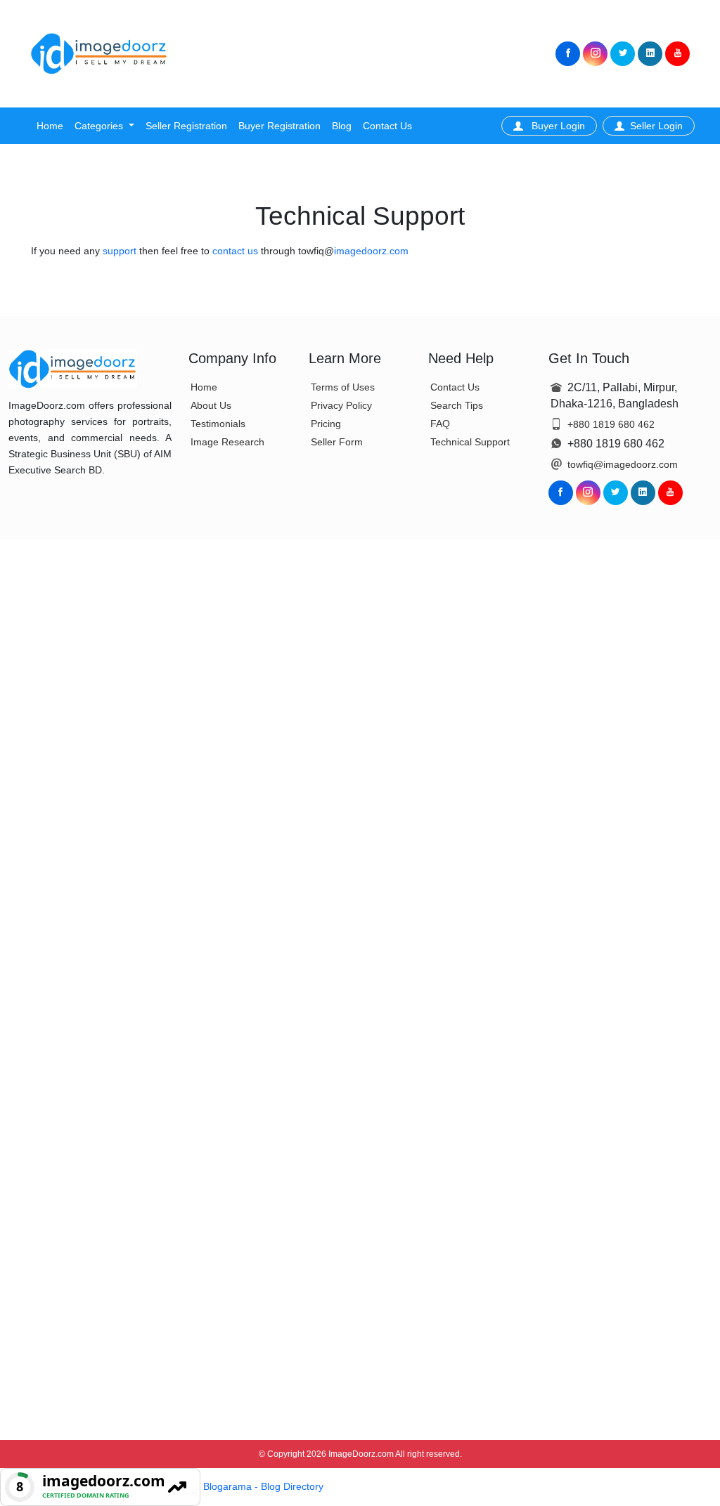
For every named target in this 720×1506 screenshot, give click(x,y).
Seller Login (656, 125)
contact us (236, 250)
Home (50, 125)
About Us (211, 405)
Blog (342, 125)
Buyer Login (557, 125)
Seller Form (337, 441)
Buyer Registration (279, 125)
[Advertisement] (360, 54)
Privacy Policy (341, 405)
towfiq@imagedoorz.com (622, 464)
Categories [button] (100, 125)
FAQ (440, 423)
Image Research (227, 441)
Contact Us (387, 125)
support (121, 250)
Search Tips (456, 405)
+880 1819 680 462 (611, 424)
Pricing (326, 423)
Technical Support (470, 441)
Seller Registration (186, 125)
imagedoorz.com (371, 250)
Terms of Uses (343, 387)
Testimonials (218, 423)
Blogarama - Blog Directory (263, 1486)
